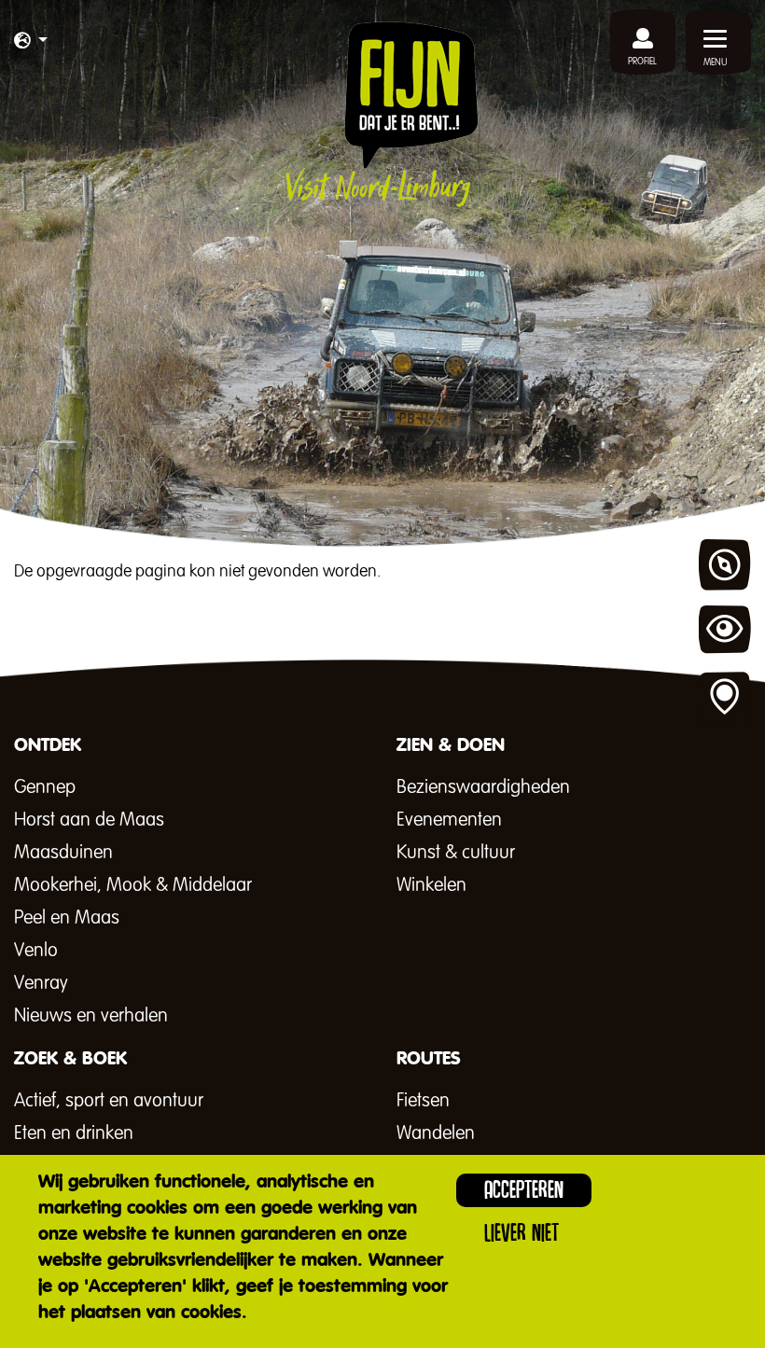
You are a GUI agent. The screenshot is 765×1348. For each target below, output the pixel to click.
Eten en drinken (73, 1133)
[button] (31, 42)
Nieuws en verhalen (91, 1016)
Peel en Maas (66, 918)
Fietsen (423, 1100)
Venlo (36, 950)
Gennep (45, 787)
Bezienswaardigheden (483, 787)
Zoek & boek (725, 698)
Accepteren (523, 1189)
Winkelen (431, 885)
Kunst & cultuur (455, 852)
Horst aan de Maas (89, 820)
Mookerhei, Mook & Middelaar (133, 885)
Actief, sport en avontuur (108, 1100)
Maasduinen (63, 852)
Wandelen (435, 1133)
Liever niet (521, 1232)
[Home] (382, 113)
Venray (41, 983)
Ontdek (725, 565)
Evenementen (449, 820)
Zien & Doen (725, 631)
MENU (715, 62)
